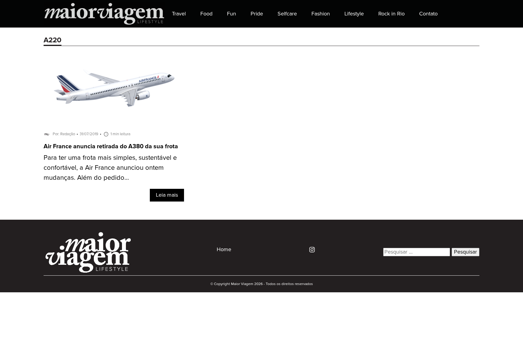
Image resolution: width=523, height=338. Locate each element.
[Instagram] (310, 249)
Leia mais (167, 195)
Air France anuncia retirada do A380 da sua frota (111, 146)
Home (224, 249)
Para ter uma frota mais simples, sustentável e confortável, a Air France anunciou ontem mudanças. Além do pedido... (110, 168)
